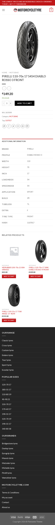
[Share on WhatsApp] (4, 126)
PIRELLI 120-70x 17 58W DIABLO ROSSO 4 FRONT (39, 268)
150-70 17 (6, 404)
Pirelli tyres (7, 473)
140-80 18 (6, 428)
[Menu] (3, 10)
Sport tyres (7, 365)
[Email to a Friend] (18, 126)
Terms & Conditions (10, 492)
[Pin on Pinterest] (23, 126)
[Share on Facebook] (9, 126)
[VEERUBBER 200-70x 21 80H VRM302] (14, 251)
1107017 (8, 120)
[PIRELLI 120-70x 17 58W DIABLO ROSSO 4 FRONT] (41, 251)
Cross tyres (7, 345)
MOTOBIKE (14, 73)
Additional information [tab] (14, 141)
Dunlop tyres (7, 448)
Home (4, 73)
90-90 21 (6, 399)
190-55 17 (6, 414)
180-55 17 (6, 389)
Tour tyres (6, 360)
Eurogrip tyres (8, 453)
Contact (5, 502)
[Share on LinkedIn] (27, 126)
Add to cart (24, 103)
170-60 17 (6, 409)
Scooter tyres (8, 370)
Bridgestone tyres (10, 443)
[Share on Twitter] (13, 126)
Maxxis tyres (7, 458)
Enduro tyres (7, 355)
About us (6, 507)
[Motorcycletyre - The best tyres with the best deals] (28, 10)
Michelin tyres (8, 468)
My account (7, 497)
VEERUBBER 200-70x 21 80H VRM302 (13, 268)
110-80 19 (6, 394)
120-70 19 (6, 419)
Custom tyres (8, 350)
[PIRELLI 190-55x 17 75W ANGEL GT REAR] (14, 295)
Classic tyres (7, 340)
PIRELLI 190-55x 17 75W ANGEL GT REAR (12, 313)
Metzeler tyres (8, 463)
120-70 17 (6, 384)
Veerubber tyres (9, 477)
